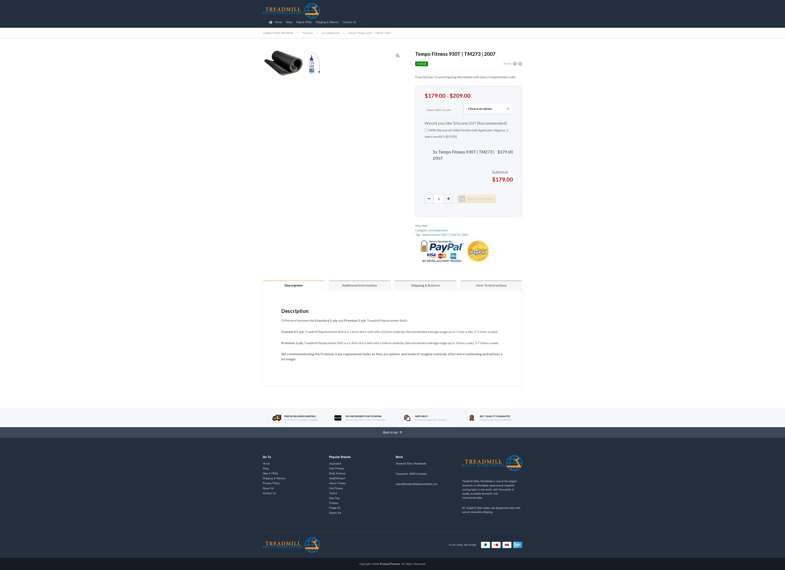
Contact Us (349, 22)
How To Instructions (491, 285)
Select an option (480, 198)
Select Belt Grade (439, 110)
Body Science (337, 473)
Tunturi (333, 493)
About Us (268, 488)
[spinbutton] (439, 198)
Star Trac (334, 498)
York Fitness (336, 468)
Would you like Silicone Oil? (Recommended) (466, 123)
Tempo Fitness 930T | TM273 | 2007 (444, 234)
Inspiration (335, 463)
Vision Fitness (337, 483)
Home (278, 22)
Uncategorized (438, 230)
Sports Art (335, 513)
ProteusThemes (390, 564)
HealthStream (337, 478)
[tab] (294, 285)
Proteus (333, 503)
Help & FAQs (304, 22)
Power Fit (334, 508)
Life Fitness (336, 488)
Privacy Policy (271, 483)
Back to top (390, 432)
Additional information (359, 285)
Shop (289, 22)
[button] (448, 198)
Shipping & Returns (327, 22)
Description (294, 285)
